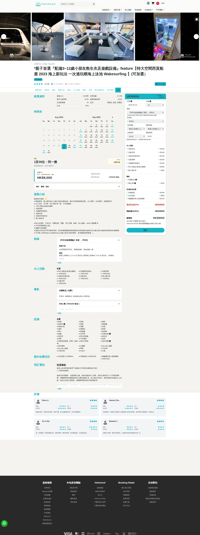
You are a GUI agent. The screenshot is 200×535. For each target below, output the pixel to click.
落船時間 (149, 133)
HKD (162, 3)
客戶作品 (126, 506)
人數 (148, 101)
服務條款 (153, 491)
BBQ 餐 (131, 183)
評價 (47, 84)
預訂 (145, 230)
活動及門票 (74, 488)
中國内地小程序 (100, 502)
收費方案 (126, 502)
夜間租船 (47, 506)
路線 (128, 109)
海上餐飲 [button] (128, 10)
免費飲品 (131, 180)
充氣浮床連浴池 (134, 156)
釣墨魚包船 (47, 498)
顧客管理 (126, 498)
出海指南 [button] (148, 10)
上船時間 (130, 133)
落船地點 (149, 125)
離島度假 (73, 498)
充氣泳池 (131, 149)
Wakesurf (47, 516)
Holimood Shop (100, 498)
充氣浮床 (131, 152)
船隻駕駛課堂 (47, 523)
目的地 (129, 117)
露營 (73, 495)
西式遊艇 (38, 79)
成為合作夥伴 (100, 491)
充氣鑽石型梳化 (134, 163)
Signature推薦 (47, 491)
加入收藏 (161, 84)
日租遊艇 (47, 495)
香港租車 (73, 491)
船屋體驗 (47, 509)
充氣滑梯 (131, 159)
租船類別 (105, 10)
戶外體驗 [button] (159, 10)
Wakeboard (47, 520)
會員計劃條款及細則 (152, 498)
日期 (129, 101)
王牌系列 (47, 488)
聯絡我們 (153, 502)
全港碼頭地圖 (153, 488)
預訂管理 (126, 491)
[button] (3, 36)
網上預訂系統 (126, 488)
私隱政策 (153, 495)
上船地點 (130, 125)
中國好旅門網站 (100, 506)
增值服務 (138, 10)
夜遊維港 (47, 502)
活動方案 (117, 10)
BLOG (100, 495)
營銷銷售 (126, 495)
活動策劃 (100, 488)
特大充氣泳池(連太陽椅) (137, 167)
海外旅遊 (73, 502)
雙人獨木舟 (132, 170)
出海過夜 (47, 513)
